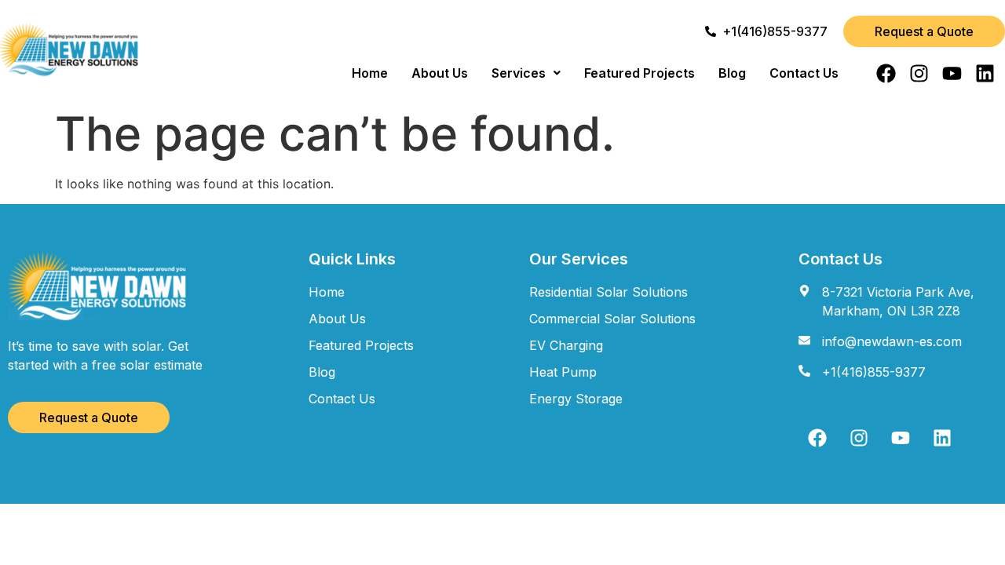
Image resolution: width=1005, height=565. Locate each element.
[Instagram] (919, 73)
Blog (732, 73)
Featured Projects (639, 73)
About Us (439, 73)
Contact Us (804, 73)
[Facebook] (886, 73)
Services (519, 73)
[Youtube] (952, 73)
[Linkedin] (985, 73)
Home (370, 73)
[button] (526, 73)
